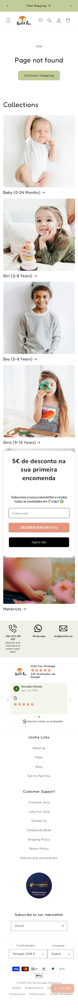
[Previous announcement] (7, 6)
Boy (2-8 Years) (18, 359)
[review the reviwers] (17, 699)
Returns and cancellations (39, 858)
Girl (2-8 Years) (18, 275)
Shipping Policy (39, 839)
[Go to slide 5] (42, 716)
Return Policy (39, 849)
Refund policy (38, 994)
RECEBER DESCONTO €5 (39, 527)
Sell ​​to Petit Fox (38, 776)
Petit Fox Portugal (37, 982)
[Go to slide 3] (36, 716)
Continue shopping (39, 75)
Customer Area (39, 802)
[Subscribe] (62, 926)
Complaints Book (39, 830)
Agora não (39, 542)
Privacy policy (17, 994)
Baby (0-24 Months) (22, 192)
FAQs (39, 757)
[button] (8, 20)
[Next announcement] (71, 6)
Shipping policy (34, 987)
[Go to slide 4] (39, 716)
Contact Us (39, 821)
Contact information (61, 994)
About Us (39, 748)
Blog (39, 767)
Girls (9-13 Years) (19, 442)
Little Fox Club (39, 812)
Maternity (12, 609)
